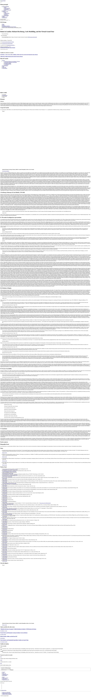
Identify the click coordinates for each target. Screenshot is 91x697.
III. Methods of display (7, 63)
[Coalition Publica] (3, 690)
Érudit (5, 12)
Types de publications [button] (5, 6)
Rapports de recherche (5, 679)
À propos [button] (3, 11)
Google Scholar (15, 469)
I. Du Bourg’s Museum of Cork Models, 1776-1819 (12, 61)
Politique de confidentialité (6, 692)
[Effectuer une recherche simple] (9, 20)
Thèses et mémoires (7, 8)
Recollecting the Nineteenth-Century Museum (9, 26)
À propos (6, 11)
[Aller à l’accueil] (2, 0)
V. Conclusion (6, 64)
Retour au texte (4, 452)
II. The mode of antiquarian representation (10, 62)
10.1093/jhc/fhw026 (5, 473)
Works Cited (4, 67)
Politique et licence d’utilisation (7, 694)
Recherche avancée (5, 15)
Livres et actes (4, 678)
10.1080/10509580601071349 (6, 471)
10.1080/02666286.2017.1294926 (7, 469)
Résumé (3, 60)
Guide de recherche (5, 674)
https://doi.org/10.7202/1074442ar (7, 43)
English (3, 16)
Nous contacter (4, 675)
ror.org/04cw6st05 (34, 37)
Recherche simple (3, 19)
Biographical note (5, 65)
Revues (5, 7)
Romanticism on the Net (10, 45)
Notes (3, 66)
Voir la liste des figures (5, 171)
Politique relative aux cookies (6, 693)
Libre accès (6, 14)
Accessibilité (4, 673)
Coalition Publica (6, 13)
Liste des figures (4, 68)
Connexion (4, 10)
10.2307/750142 (4, 476)
